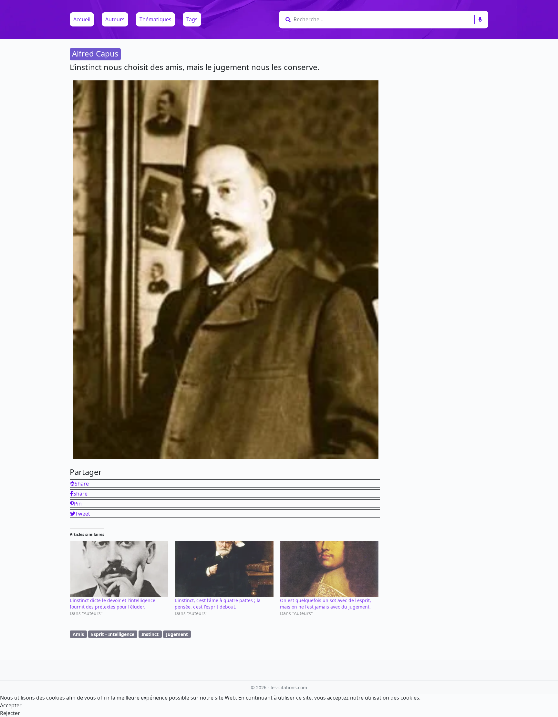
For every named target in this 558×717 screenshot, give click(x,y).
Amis (78, 634)
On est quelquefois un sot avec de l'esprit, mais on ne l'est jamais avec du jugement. (325, 603)
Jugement (177, 634)
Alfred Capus (95, 53)
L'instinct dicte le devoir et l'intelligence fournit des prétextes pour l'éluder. (112, 603)
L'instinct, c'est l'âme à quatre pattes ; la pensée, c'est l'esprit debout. (218, 603)
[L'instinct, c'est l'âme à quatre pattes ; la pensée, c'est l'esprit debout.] (224, 569)
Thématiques (155, 19)
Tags (192, 19)
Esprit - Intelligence (112, 634)
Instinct (150, 634)
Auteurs (115, 19)
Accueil (81, 19)
